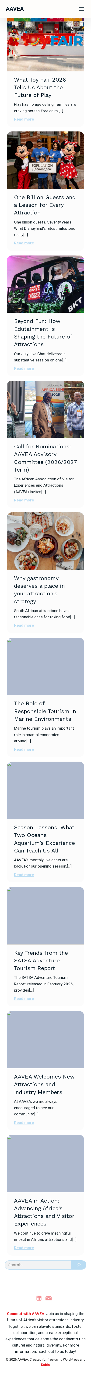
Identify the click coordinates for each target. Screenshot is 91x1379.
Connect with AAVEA (25, 1313)
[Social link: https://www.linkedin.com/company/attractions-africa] (41, 1298)
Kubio (45, 1365)
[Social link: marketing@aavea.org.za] (50, 1298)
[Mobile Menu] (81, 8)
